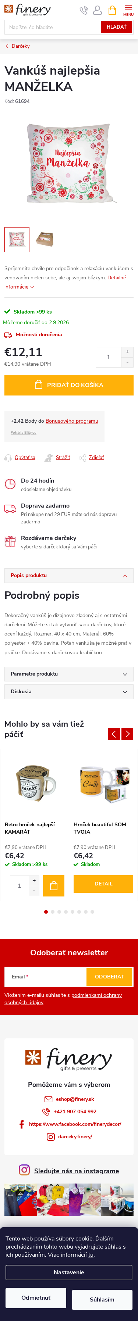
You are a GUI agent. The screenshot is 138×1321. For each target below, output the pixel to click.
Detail (104, 883)
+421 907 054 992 (75, 1111)
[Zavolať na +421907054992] (84, 10)
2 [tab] (52, 912)
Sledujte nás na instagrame (76, 1171)
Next (127, 734)
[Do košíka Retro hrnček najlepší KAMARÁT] (53, 885)
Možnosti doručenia (39, 334)
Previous (114, 734)
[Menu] (128, 9)
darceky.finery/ (75, 1136)
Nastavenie (69, 1272)
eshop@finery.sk (75, 1099)
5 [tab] (72, 912)
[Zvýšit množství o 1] (34, 881)
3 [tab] (59, 912)
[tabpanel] (34, 825)
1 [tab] (46, 912)
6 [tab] (79, 912)
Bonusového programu (72, 421)
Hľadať (117, 27)
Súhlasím (102, 1300)
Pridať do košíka (75, 385)
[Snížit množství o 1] (34, 891)
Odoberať (109, 976)
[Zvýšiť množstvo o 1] (127, 352)
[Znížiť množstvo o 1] (127, 362)
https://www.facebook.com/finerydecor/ (75, 1124)
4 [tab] (66, 912)
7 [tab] (86, 912)
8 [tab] (92, 912)
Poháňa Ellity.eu (23, 432)
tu (90, 1255)
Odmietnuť (35, 1298)
